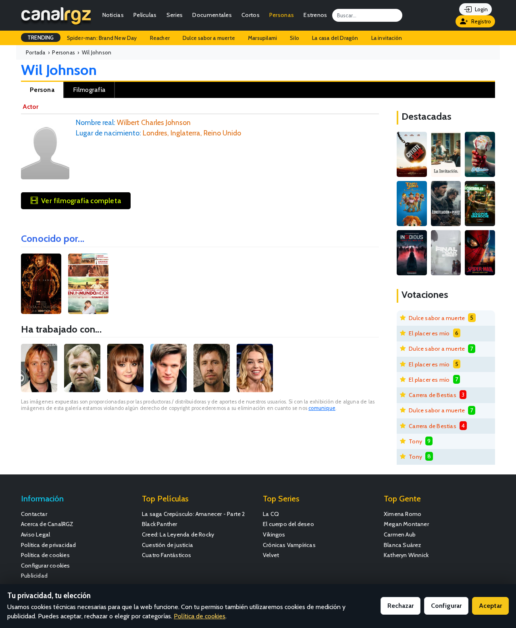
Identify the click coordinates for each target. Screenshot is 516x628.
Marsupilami (262, 38)
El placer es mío (429, 333)
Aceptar (490, 605)
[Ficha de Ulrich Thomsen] (82, 368)
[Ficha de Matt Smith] (168, 368)
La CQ (271, 514)
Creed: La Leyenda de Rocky (178, 534)
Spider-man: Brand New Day (102, 38)
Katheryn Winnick (406, 555)
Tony (415, 441)
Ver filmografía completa (81, 200)
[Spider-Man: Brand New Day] (480, 252)
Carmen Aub (400, 534)
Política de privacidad (48, 545)
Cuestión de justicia (167, 545)
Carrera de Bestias (432, 395)
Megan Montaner (406, 524)
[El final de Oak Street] (446, 252)
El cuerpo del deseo (288, 524)
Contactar (34, 514)
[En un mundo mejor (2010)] (88, 284)
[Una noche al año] (480, 203)
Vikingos (274, 534)
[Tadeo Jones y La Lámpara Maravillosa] (412, 203)
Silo (294, 38)
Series (174, 15)
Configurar (446, 605)
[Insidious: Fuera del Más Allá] (412, 252)
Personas (281, 15)
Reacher (160, 38)
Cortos (250, 15)
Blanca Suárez (403, 545)
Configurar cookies (45, 565)
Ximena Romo (402, 514)
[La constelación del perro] (446, 203)
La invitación (386, 38)
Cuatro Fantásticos (166, 555)
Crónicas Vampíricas (289, 545)
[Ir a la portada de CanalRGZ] (56, 15)
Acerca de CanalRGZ (47, 524)
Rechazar (400, 605)
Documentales (212, 15)
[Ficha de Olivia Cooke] (125, 368)
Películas (145, 15)
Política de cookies (45, 555)
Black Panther (159, 524)
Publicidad (34, 575)
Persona (42, 90)
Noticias (113, 15)
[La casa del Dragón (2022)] (41, 284)
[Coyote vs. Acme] (412, 154)
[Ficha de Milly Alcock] (255, 368)
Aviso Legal (35, 534)
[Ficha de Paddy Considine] (212, 368)
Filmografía (89, 90)
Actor (30, 106)
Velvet (271, 555)
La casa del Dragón (335, 38)
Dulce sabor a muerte (209, 38)
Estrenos (315, 15)
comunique (321, 408)
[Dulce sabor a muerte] (480, 154)
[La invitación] (446, 154)
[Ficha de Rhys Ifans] (39, 368)
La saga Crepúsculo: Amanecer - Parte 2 (194, 514)
